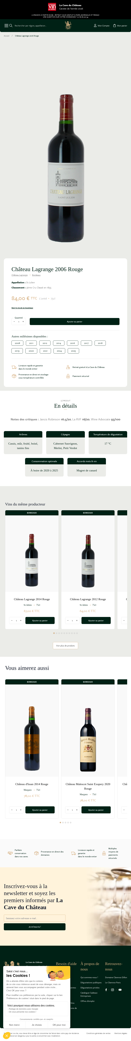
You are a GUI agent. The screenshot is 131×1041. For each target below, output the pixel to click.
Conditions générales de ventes (98, 1033)
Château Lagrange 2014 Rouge (32, 599)
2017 (86, 343)
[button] (7, 1035)
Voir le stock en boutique (22, 308)
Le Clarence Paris (113, 982)
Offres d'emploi (87, 1001)
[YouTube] (120, 990)
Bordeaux (36, 275)
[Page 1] (54, 633)
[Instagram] (113, 990)
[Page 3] (59, 633)
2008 (17, 343)
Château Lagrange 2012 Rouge (88, 599)
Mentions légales (120, 1033)
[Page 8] (72, 633)
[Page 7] (69, 633)
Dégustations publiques (91, 982)
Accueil (6, 36)
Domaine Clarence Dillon (116, 977)
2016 (72, 343)
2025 (73, 350)
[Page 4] (61, 633)
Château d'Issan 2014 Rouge (31, 784)
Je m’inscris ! (35, 926)
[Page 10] (77, 633)
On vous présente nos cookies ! (22, 1012)
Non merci (14, 1025)
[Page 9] (74, 633)
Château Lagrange (20, 275)
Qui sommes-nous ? (89, 977)
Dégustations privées (90, 987)
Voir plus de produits (65, 645)
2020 (31, 350)
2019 (17, 350)
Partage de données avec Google (23, 1009)
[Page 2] (56, 633)
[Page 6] (66, 633)
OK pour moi (59, 1025)
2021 (45, 350)
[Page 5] (64, 633)
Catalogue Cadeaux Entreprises (89, 994)
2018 (100, 343)
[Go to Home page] (68, 25)
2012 (45, 343)
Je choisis (37, 1025)
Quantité (19, 317)
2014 (58, 343)
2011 (31, 343)
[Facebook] (106, 990)
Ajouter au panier (74, 321)
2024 (59, 350)
